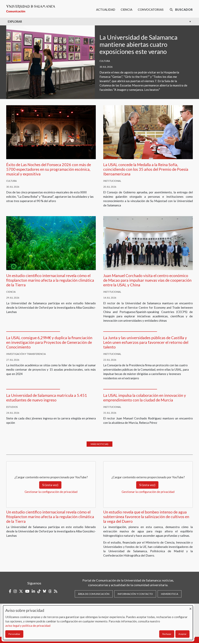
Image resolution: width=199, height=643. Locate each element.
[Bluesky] (44, 591)
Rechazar (166, 634)
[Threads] (50, 591)
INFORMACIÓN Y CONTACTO (135, 593)
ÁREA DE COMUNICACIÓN (93, 593)
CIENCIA (126, 9)
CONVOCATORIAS (151, 9)
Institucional (112, 180)
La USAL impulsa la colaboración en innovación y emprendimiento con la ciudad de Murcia (144, 397)
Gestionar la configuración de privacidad (51, 491)
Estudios (12, 406)
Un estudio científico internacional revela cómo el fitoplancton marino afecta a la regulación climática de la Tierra (50, 280)
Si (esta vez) (50, 485)
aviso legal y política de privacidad (27, 625)
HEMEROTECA (169, 593)
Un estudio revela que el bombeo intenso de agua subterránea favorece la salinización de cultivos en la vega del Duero (146, 517)
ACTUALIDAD (105, 9)
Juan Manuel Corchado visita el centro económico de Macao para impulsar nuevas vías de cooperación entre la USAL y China (147, 280)
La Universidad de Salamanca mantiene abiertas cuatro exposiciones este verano (138, 44)
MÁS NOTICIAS (99, 444)
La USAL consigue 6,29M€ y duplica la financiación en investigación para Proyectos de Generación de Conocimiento (49, 342)
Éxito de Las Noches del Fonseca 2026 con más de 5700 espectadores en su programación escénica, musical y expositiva (48, 169)
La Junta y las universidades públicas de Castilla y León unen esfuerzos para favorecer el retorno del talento (145, 342)
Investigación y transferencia (26, 353)
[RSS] (55, 591)
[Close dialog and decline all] (190, 607)
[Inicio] (32, 9)
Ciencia (11, 291)
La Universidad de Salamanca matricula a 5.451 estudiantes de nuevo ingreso (46, 397)
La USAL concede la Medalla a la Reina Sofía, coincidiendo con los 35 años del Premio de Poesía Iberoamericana (145, 169)
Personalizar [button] (14, 634)
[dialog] (98, 622)
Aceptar (182, 634)
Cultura (105, 60)
